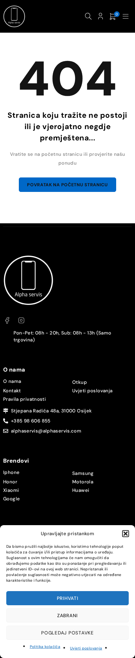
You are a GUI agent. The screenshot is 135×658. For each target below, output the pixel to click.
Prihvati (67, 598)
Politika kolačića (45, 646)
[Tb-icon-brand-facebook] (7, 320)
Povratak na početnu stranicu (67, 185)
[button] (125, 533)
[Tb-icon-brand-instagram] (21, 320)
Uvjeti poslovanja (86, 648)
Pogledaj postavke (67, 633)
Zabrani (67, 615)
